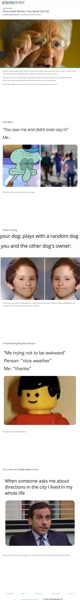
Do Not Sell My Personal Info (30, 599)
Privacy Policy (55, 593)
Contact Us (71, 593)
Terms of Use (39, 593)
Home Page (9, 593)
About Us (24, 593)
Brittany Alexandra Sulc (12, 14)
